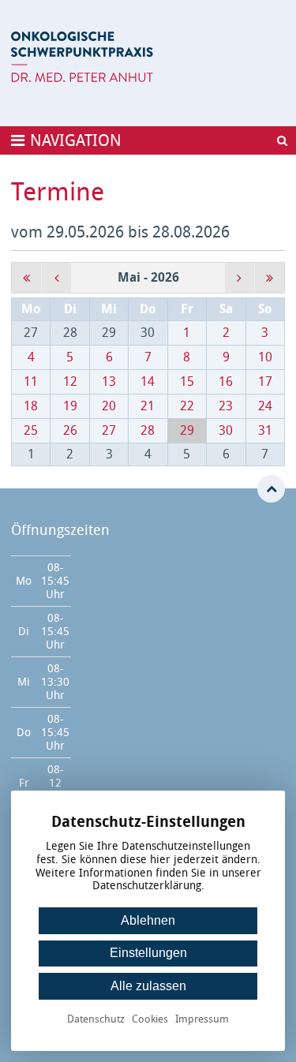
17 (265, 381)
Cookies (150, 1020)
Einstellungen (148, 952)
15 (187, 381)
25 (31, 430)
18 (31, 405)
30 (226, 430)
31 (265, 430)
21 (148, 405)
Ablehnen (148, 920)
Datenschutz (96, 1020)
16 (226, 381)
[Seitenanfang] (271, 489)
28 (148, 430)
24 (265, 405)
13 (109, 381)
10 (265, 357)
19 (70, 405)
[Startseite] (82, 57)
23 (226, 405)
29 (187, 430)
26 (70, 430)
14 (148, 381)
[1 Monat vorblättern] (239, 278)
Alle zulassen (148, 986)
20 (109, 405)
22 (187, 405)
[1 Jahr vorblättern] (269, 278)
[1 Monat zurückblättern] (56, 278)
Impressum (202, 1020)
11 (31, 381)
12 (70, 381)
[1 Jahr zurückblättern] (26, 278)
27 (109, 430)
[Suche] (282, 140)
